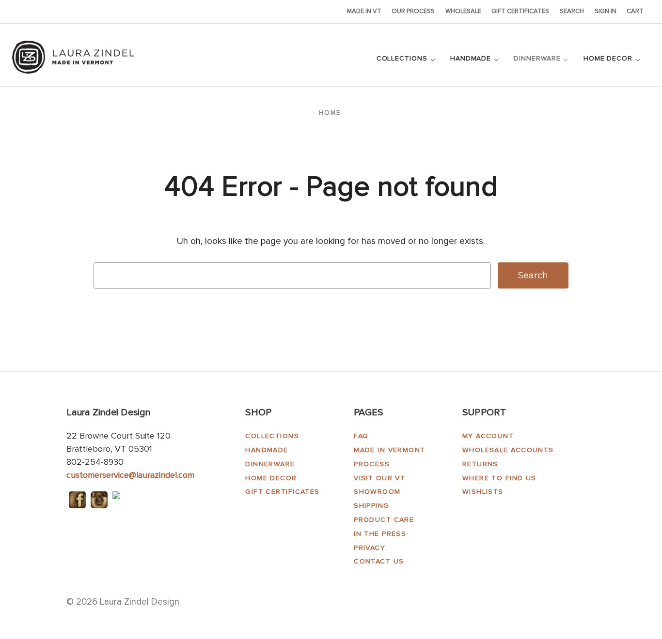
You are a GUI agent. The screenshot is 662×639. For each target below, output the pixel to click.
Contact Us (379, 561)
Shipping (372, 506)
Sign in (605, 11)
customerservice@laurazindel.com (130, 475)
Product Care (384, 520)
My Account (488, 436)
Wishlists (483, 491)
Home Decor (609, 58)
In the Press (380, 534)
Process (372, 464)
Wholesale (463, 11)
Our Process (413, 11)
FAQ (361, 436)
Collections (403, 58)
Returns (480, 464)
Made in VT (364, 11)
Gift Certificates (520, 11)
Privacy (369, 548)
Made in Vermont (390, 450)
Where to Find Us (499, 478)
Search (572, 11)
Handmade (471, 58)
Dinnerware (538, 58)
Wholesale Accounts (508, 450)
